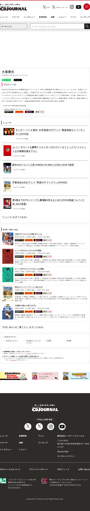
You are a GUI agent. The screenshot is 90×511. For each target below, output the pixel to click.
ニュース (4, 17)
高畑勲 (48, 340)
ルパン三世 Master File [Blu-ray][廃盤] (29, 269)
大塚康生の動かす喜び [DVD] (25, 305)
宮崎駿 (69, 340)
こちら (28, 353)
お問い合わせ (84, 469)
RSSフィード (63, 469)
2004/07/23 (41, 308)
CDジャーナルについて (10, 469)
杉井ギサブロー (12, 340)
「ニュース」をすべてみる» (14, 216)
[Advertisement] (45, 50)
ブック (73, 17)
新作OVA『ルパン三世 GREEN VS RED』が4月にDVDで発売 (43, 164)
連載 (53, 17)
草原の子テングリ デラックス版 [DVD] (29, 287)
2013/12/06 (42, 237)
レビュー (62, 17)
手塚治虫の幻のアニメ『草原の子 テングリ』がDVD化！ (40, 182)
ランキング (85, 17)
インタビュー (29, 17)
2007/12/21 (41, 290)
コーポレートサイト (66, 455)
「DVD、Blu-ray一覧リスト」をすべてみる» (23, 326)
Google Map (63, 451)
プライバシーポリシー (39, 469)
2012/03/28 (42, 253)
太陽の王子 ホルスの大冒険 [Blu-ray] (28, 234)
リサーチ (15, 17)
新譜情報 (43, 17)
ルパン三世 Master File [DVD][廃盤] (28, 250)
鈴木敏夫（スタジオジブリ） (33, 341)
